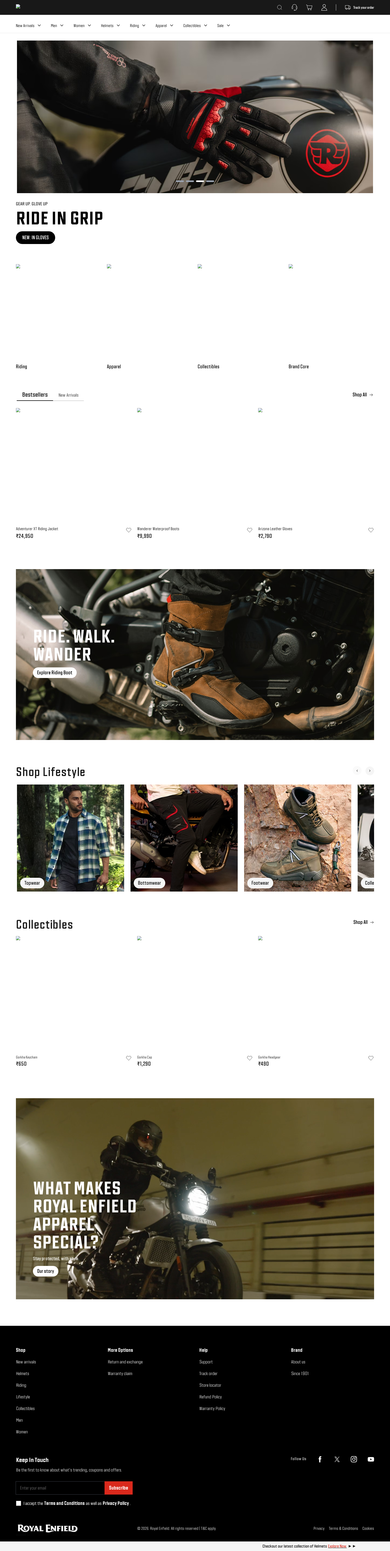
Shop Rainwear (35, 237)
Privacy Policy (116, 1503)
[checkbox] (18, 1503)
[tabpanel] (195, 475)
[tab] (35, 395)
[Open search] (279, 7)
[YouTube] (371, 1459)
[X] (337, 1459)
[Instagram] (354, 1459)
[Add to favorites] (128, 1058)
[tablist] (195, 395)
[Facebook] (320, 1459)
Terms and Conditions (64, 1503)
